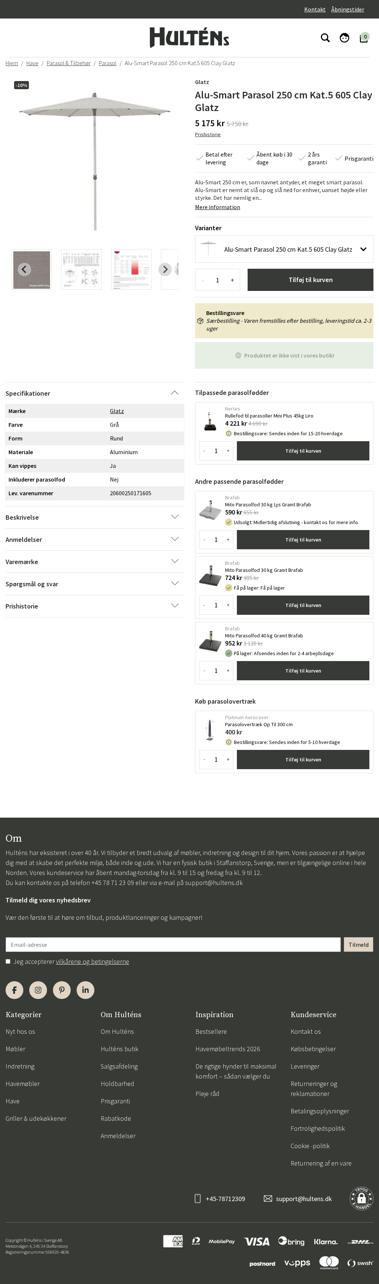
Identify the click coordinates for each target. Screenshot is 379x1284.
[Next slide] (165, 269)
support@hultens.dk (214, 882)
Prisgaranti (115, 1101)
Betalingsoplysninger (320, 1111)
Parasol (108, 63)
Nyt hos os (20, 1031)
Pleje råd (207, 1093)
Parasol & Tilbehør (69, 63)
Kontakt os (306, 1031)
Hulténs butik (119, 1049)
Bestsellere (211, 1031)
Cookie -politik (310, 1145)
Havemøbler (23, 1083)
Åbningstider (347, 9)
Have (32, 63)
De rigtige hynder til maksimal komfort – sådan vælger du (235, 1071)
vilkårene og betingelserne (92, 961)
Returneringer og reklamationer (314, 1088)
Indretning (20, 1066)
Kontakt (315, 9)
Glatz (202, 82)
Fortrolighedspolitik (318, 1128)
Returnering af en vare (321, 1163)
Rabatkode (116, 1118)
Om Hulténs (117, 1031)
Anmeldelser (118, 1136)
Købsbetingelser (313, 1049)
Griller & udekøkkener (36, 1118)
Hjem (12, 63)
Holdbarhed (117, 1083)
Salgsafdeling (119, 1066)
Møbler (15, 1049)
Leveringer (305, 1066)
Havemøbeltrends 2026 (227, 1049)
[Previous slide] (24, 269)
